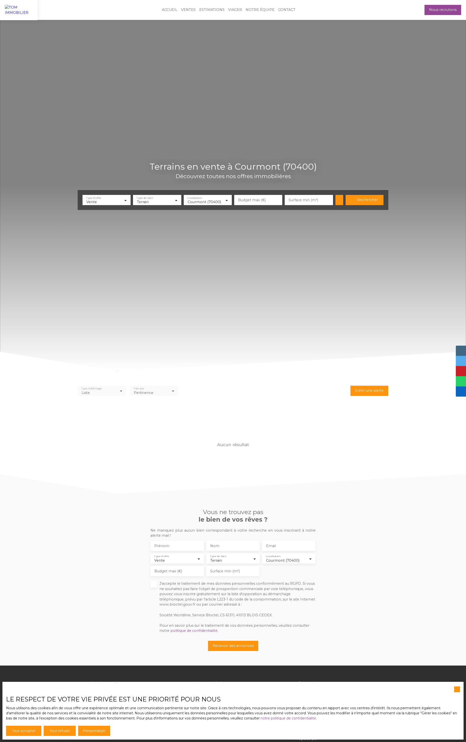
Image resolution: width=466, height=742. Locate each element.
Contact (286, 10)
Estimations (212, 10)
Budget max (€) (252, 200)
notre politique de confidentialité (288, 718)
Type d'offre (93, 198)
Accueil (169, 10)
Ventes (188, 10)
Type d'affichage (91, 388)
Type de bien (145, 198)
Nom (214, 546)
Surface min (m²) (303, 200)
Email (271, 546)
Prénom (161, 546)
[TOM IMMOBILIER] (19, 10)
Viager (235, 10)
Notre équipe (260, 10)
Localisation (194, 198)
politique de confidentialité (193, 630)
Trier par (138, 388)
